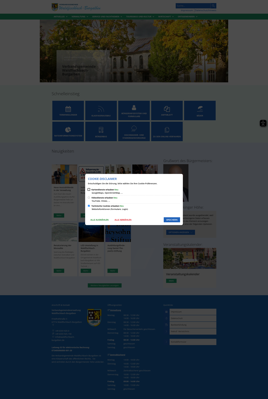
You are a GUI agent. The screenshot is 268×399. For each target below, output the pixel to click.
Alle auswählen (99, 219)
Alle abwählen (123, 219)
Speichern (172, 219)
